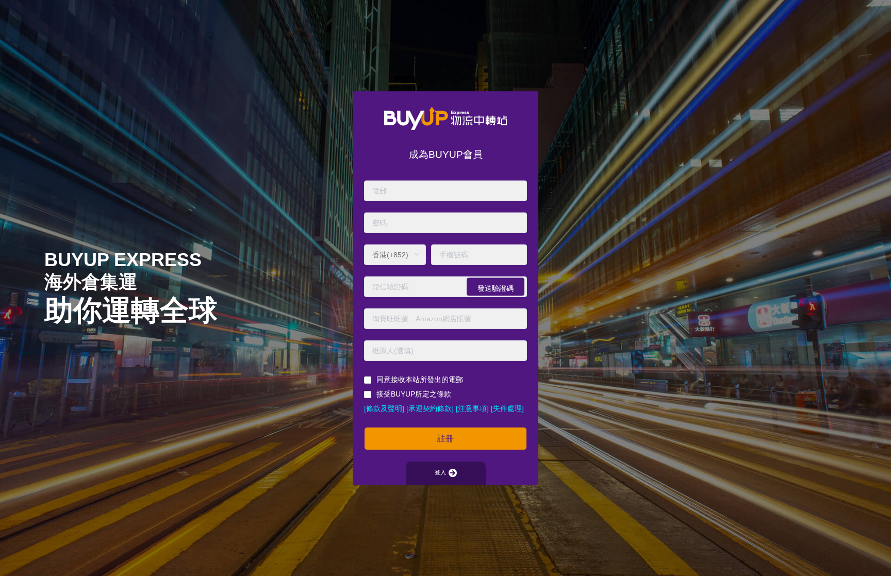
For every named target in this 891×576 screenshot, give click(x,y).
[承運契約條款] (430, 408)
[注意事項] (472, 408)
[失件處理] (507, 408)
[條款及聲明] (384, 408)
